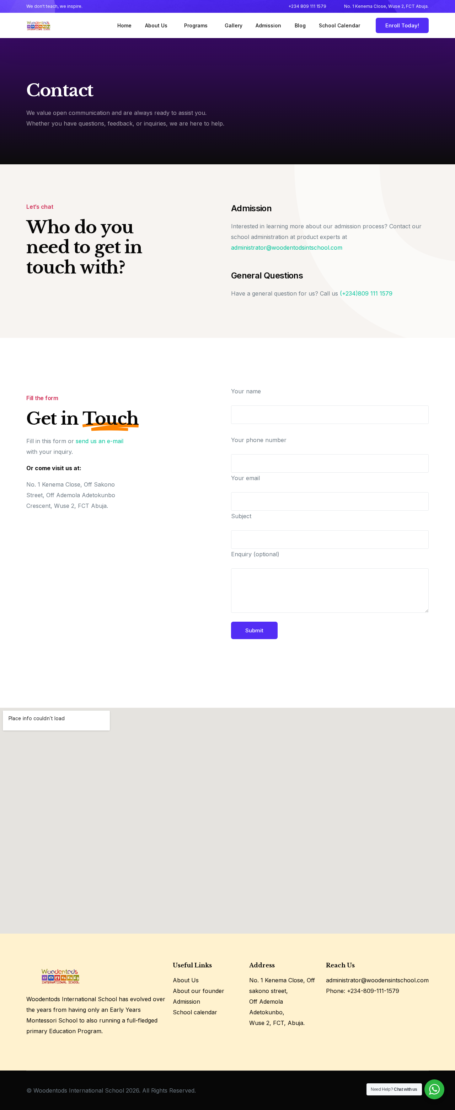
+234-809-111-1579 (373, 990)
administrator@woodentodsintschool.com (286, 247)
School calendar (195, 1012)
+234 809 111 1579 (307, 6)
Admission (186, 1001)
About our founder (198, 990)
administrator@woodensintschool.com (377, 980)
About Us (186, 980)
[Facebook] (330, 1009)
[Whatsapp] (358, 1009)
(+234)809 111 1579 (366, 293)
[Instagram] (344, 1009)
